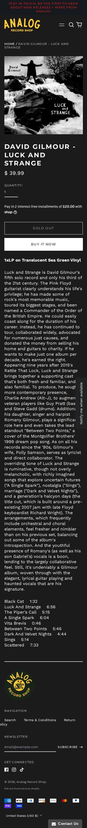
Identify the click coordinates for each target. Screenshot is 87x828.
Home (9, 44)
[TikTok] (22, 769)
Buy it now (43, 244)
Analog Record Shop (31, 782)
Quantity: (13, 185)
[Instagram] (14, 769)
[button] (71, 25)
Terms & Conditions (40, 720)
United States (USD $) (22, 815)
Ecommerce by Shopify (26, 788)
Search (10, 720)
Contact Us (67, 824)
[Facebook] (6, 769)
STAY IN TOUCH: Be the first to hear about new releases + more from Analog (43, 7)
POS (6, 788)
